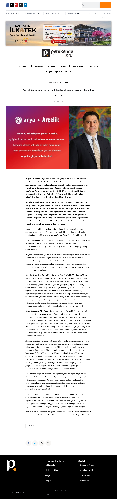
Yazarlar (63, 66)
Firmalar (51, 66)
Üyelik (93, 66)
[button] (48, 443)
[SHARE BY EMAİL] (42, 443)
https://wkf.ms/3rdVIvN (43, 415)
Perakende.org (49, 491)
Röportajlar (39, 66)
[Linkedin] (25, 5)
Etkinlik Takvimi (78, 66)
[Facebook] (7, 5)
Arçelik (31, 425)
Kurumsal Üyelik (87, 465)
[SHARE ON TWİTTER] (35, 443)
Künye (47, 475)
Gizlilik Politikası (52, 470)
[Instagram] (21, 5)
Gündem (64, 83)
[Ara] (105, 5)
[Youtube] (16, 5)
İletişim (48, 481)
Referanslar (84, 481)
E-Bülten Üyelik (86, 470)
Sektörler (22, 66)
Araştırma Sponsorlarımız (57, 72)
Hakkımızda (50, 465)
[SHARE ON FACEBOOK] (28, 443)
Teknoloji (54, 83)
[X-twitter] (12, 5)
